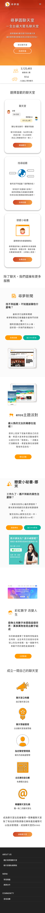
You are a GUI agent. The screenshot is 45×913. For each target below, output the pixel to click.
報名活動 (23, 457)
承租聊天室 (22, 834)
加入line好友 (32, 338)
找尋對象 (22, 51)
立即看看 (23, 656)
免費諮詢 (22, 259)
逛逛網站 (14, 528)
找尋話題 (22, 202)
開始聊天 (22, 145)
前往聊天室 (22, 45)
